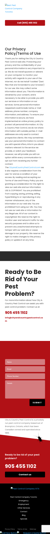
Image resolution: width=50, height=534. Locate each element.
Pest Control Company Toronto (23, 497)
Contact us (25, 474)
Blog (23, 515)
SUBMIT (37, 402)
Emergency (24, 501)
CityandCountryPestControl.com (25, 167)
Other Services (23, 508)
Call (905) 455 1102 (27, 22)
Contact (23, 512)
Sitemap (33, 529)
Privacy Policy (10, 529)
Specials (23, 519)
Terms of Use (22, 529)
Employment (23, 504)
